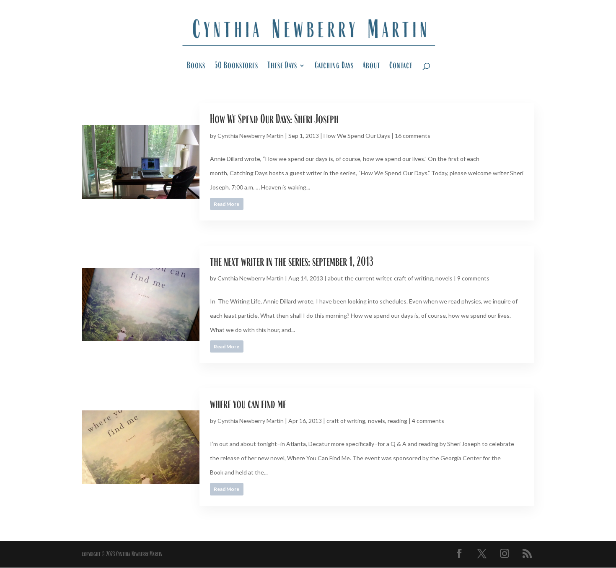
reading (397, 420)
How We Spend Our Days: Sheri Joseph (274, 118)
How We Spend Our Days (357, 135)
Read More (226, 204)
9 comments (473, 278)
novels (444, 278)
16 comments (412, 135)
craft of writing (413, 278)
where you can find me (248, 403)
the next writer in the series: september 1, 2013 (291, 261)
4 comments (428, 420)
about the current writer (359, 278)
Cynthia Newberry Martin (250, 135)
